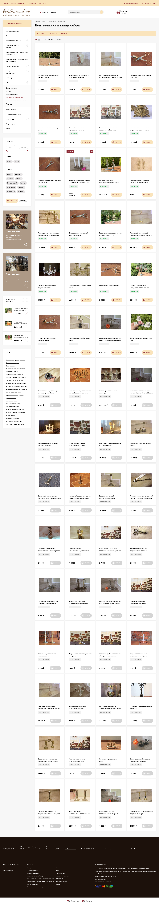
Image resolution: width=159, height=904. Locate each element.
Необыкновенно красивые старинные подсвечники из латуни (139, 130)
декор (8, 389)
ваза (13, 386)
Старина (8, 380)
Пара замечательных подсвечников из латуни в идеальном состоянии (108, 814)
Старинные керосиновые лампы (16, 101)
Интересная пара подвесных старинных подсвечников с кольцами (48, 603)
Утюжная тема (61, 873)
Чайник (23, 383)
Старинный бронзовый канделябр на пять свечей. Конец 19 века (139, 288)
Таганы (20, 380)
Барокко (10, 179)
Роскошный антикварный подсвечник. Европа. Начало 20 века (141, 235)
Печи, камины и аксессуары (35, 886)
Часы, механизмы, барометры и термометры (41, 878)
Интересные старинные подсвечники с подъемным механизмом (78, 603)
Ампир (9, 174)
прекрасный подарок (12, 421)
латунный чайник (11, 403)
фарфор (15, 424)
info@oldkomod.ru (70, 848)
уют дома (9, 424)
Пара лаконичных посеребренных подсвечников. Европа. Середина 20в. (80, 814)
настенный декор (11, 409)
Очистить (23, 200)
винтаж (17, 386)
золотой (18, 389)
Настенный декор (32, 884)
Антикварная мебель (33, 873)
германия (24, 386)
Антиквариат (10, 360)
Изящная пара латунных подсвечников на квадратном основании (110, 551)
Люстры (8, 91)
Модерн (20, 187)
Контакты (42, 3)
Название (59, 39)
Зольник (22, 360)
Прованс (20, 191)
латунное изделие (11, 400)
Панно (16, 371)
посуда (12, 415)
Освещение (9, 371)
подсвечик (21, 412)
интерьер (24, 389)
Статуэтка (15, 380)
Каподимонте (10, 365)
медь (17, 406)
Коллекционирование (13, 368)
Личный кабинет (8, 870)
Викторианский (12, 183)
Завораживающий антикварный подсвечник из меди (79, 551)
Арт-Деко (18, 174)
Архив (58, 884)
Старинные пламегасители (109, 285)
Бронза (17, 360)
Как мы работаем (17, 3)
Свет (57, 870)
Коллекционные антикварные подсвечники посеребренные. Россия (110, 603)
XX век (9, 161)
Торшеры (9, 104)
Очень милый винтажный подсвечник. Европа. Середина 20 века (49, 814)
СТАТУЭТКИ (59, 878)
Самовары (59, 868)
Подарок (20, 374)
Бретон (18, 179)
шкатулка (21, 424)
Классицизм (11, 187)
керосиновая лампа (12, 395)
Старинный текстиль (62, 876)
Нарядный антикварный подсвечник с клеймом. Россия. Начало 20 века (49, 708)
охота (23, 409)
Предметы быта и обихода (35, 876)
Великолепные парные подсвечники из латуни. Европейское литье (77, 445)
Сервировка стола (32, 868)
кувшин (21, 395)
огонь (19, 409)
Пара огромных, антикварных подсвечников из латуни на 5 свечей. (48, 235)
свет (21, 421)
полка (8, 415)
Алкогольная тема (32, 870)
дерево (12, 389)
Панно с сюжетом (11, 374)
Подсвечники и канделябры (15, 98)
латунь (19, 403)
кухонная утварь (11, 398)
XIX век (16, 161)
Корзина (5, 868)
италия (8, 392)
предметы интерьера (12, 418)
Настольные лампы (12, 94)
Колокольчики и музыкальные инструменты (40, 881)
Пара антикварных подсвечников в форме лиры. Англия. (109, 182)
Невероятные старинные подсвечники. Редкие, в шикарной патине (108, 130)
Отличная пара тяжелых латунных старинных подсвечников (77, 761)
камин (13, 392)
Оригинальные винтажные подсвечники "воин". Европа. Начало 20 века (48, 761)
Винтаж (23, 183)
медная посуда (11, 406)
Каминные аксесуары (12, 363)
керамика (18, 392)
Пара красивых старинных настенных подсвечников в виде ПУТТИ (139, 182)
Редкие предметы (61, 881)
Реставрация (31, 3)
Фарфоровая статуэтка (13, 383)
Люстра (22, 368)
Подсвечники (22, 377)
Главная (5, 3)
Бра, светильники (11, 88)
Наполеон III (11, 191)
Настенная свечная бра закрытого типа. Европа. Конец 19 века (110, 708)
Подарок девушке (11, 377)
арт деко (8, 386)
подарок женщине (12, 412)
